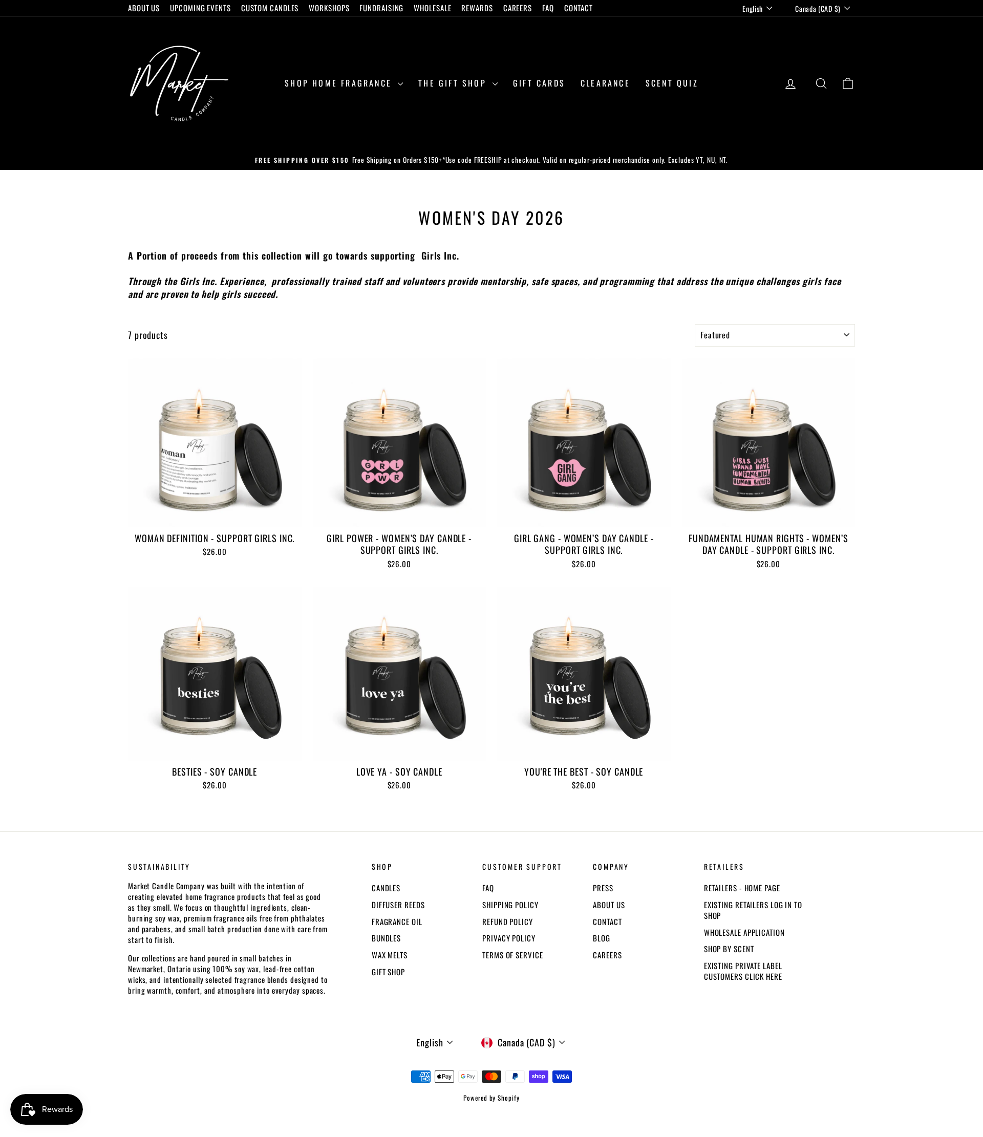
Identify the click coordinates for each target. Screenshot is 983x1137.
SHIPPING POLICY (510, 904)
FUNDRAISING (381, 7)
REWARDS (477, 7)
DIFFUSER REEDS (398, 904)
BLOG (601, 937)
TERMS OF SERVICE (512, 954)
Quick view (214, 516)
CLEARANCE (605, 83)
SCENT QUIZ (672, 83)
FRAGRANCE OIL (397, 921)
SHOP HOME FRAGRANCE (340, 83)
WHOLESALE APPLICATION (744, 932)
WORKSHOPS (329, 7)
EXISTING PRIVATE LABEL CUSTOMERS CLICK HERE (743, 971)
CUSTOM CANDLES (270, 7)
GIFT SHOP (388, 971)
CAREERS (517, 7)
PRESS (603, 887)
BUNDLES (386, 937)
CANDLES (386, 887)
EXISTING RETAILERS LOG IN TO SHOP (753, 910)
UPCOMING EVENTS (200, 7)
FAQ (548, 7)
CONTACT (578, 7)
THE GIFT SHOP (454, 83)
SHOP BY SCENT (729, 948)
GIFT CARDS (539, 83)
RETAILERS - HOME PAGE (742, 887)
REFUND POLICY (507, 921)
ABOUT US (144, 7)
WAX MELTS (390, 954)
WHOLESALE (432, 7)
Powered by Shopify (491, 1097)
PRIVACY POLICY (509, 937)
